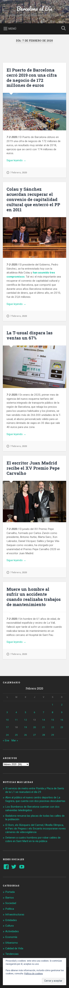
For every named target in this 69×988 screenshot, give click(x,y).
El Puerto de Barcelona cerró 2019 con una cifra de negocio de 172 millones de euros (32, 77)
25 (16, 734)
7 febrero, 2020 (18, 172)
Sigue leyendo (21, 160)
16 (61, 719)
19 (25, 727)
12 (25, 719)
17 (7, 727)
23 (61, 727)
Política (9, 908)
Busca (63, 28)
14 (43, 719)
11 (16, 719)
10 (7, 719)
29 (52, 734)
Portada (10, 892)
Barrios (9, 897)
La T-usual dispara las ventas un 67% (30, 335)
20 (34, 727)
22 (52, 727)
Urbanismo (11, 942)
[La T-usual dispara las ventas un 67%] (34, 367)
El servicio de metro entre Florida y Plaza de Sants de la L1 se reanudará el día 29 (34, 790)
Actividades (12, 931)
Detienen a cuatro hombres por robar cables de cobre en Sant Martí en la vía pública (33, 839)
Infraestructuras (14, 914)
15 (52, 719)
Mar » (14, 740)
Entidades (11, 920)
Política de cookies (33, 973)
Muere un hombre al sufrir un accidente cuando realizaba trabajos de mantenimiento (34, 596)
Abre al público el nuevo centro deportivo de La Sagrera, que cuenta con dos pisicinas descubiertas (35, 799)
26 (25, 734)
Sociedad (10, 903)
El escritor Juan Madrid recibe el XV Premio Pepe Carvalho (33, 468)
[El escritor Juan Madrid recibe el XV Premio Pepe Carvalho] (34, 501)
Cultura (9, 925)
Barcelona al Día (34, 8)
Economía (11, 937)
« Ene (6, 740)
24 (7, 734)
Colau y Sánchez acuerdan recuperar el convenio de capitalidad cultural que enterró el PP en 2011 (33, 199)
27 (34, 734)
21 (43, 727)
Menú (12, 28)
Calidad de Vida (14, 948)
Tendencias (12, 954)
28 (43, 734)
